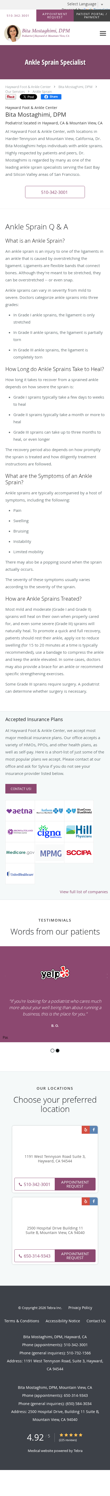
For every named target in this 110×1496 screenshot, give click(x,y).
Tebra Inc (54, 1307)
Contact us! (21, 789)
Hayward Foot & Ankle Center (28, 86)
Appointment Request (75, 1184)
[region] (55, 994)
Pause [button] (5, 1038)
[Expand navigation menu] (103, 33)
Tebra (78, 1450)
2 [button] (57, 1050)
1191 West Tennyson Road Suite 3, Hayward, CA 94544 (55, 1158)
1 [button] (52, 1050)
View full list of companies (84, 891)
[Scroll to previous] (4, 975)
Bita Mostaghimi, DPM (75, 86)
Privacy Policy (80, 1307)
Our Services (15, 91)
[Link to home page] (48, 33)
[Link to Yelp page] (86, 1130)
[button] (55, 16)
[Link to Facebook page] (94, 1130)
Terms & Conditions (21, 1320)
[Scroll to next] (106, 975)
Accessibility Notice (63, 1320)
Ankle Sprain (42, 91)
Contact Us (96, 1320)
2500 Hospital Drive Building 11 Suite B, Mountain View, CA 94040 (55, 1230)
